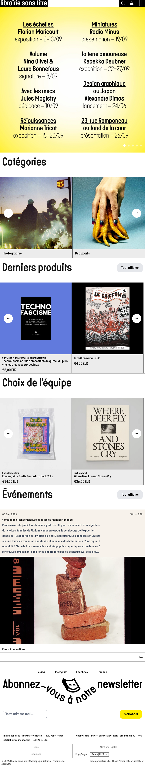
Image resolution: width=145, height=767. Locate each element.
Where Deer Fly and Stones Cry (92, 476)
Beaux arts (82, 253)
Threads (102, 672)
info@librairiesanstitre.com (16, 740)
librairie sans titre (18, 761)
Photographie (12, 253)
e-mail (42, 672)
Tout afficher (130, 268)
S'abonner (131, 714)
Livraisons (36, 754)
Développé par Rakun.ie (40, 761)
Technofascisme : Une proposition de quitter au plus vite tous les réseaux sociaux (35, 363)
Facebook (82, 672)
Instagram (61, 672)
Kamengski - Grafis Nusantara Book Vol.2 (27, 476)
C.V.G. (36, 747)
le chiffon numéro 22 (86, 358)
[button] (123, 3)
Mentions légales (108, 747)
